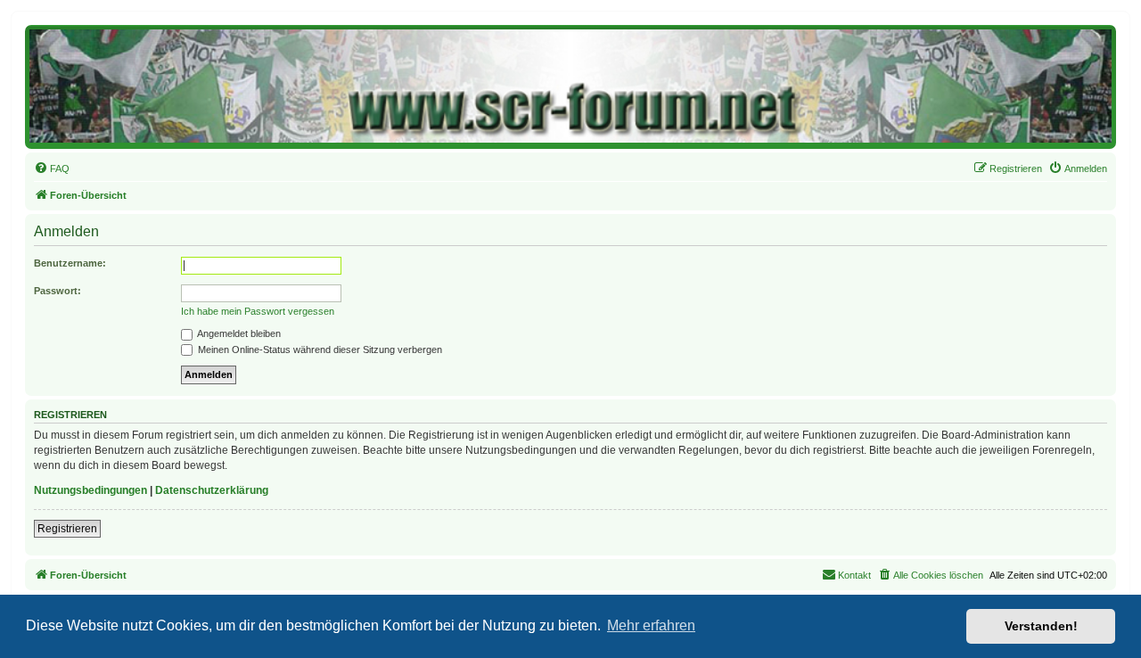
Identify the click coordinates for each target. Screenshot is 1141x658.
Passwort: (57, 290)
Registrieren (67, 528)
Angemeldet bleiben (238, 333)
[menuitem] (52, 168)
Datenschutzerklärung (211, 490)
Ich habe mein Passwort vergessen (257, 311)
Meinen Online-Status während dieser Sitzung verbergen (318, 349)
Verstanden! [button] (1041, 626)
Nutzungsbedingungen (90, 490)
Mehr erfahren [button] (651, 625)
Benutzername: (70, 263)
